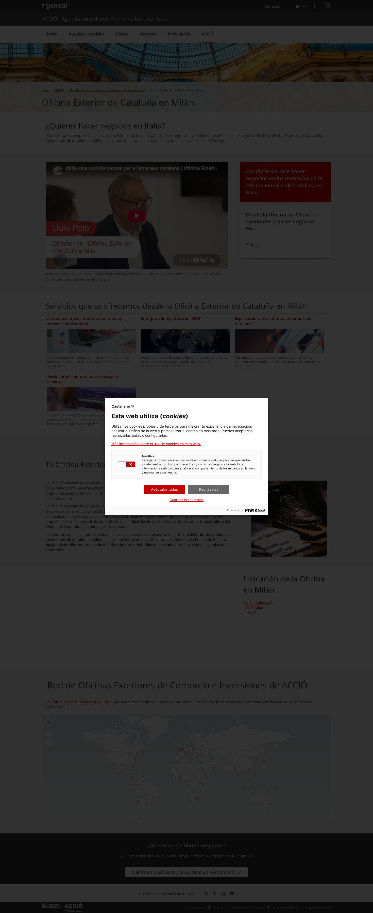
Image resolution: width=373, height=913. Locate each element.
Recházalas (208, 489)
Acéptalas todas (164, 489)
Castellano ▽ (123, 406)
